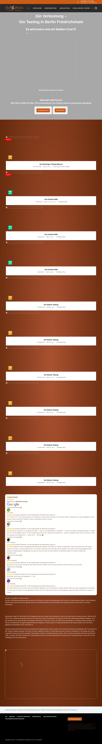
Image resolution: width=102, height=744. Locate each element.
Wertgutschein (37, 8)
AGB (6, 716)
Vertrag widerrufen (74, 719)
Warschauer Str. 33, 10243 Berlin (89, 2)
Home (28, 8)
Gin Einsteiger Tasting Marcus (51, 164)
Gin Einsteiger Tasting (50, 8)
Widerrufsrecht (36, 716)
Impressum (12, 716)
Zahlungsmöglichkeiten (49, 716)
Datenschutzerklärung (23, 716)
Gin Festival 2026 (51, 199)
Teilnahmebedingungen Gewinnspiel (14, 718)
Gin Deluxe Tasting (65, 8)
